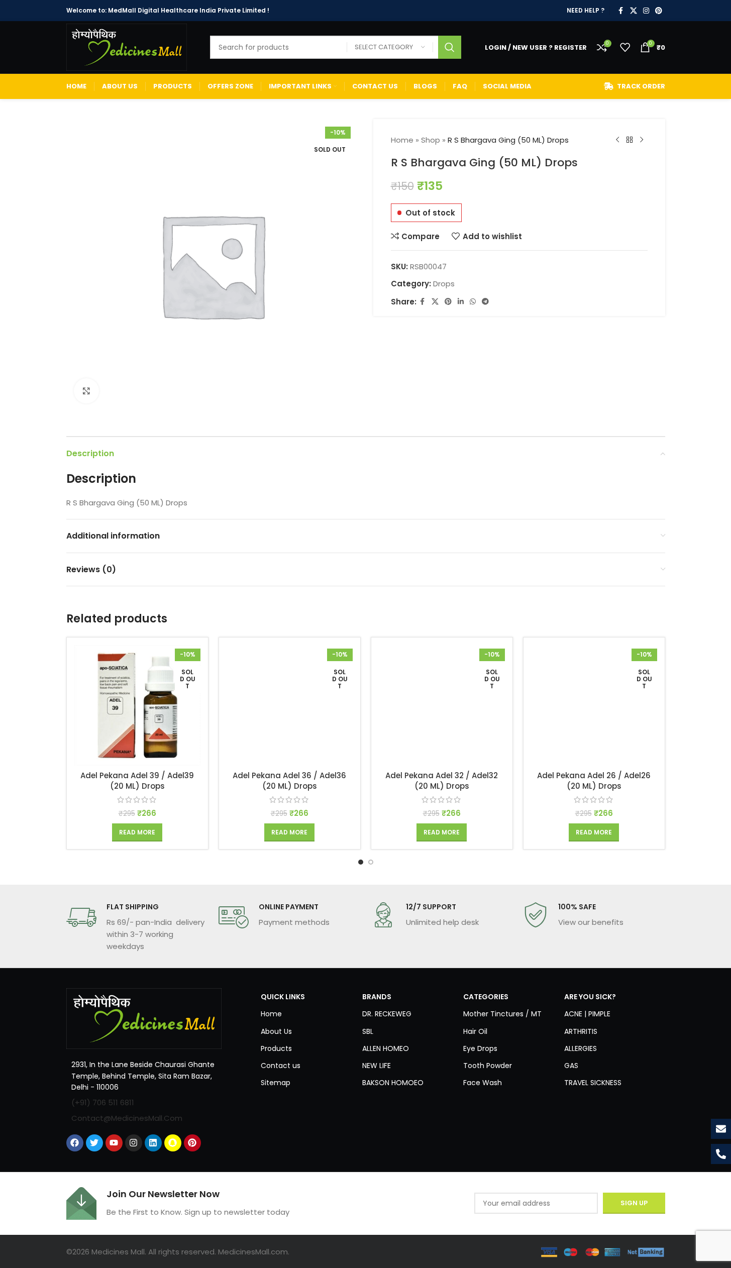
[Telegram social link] (485, 301)
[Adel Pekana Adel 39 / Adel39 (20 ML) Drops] (137, 705)
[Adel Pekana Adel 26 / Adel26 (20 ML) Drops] (594, 705)
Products (276, 1048)
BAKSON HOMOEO (393, 1083)
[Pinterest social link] (658, 11)
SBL (367, 1031)
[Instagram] (133, 1142)
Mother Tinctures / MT (502, 1014)
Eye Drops (480, 1048)
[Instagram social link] (646, 11)
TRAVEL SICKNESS (592, 1083)
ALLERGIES (580, 1048)
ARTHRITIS (580, 1031)
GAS (571, 1066)
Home (402, 140)
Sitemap (275, 1083)
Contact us (280, 1066)
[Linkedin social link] (461, 301)
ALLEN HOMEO (385, 1048)
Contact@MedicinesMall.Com (126, 1118)
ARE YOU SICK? (590, 997)
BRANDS (376, 997)
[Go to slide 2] (370, 862)
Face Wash (482, 1083)
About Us (276, 1031)
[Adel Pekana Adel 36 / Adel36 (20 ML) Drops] (290, 705)
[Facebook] (74, 1142)
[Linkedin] (153, 1142)
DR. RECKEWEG (386, 1014)
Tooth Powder (487, 1066)
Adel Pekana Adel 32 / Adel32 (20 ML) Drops (441, 780)
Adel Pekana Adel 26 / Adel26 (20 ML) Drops (594, 780)
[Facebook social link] (621, 11)
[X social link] (633, 11)
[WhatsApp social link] (473, 301)
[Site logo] (126, 46)
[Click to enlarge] (86, 390)
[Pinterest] (192, 1142)
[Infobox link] (137, 927)
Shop (430, 140)
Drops (444, 283)
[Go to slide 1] (360, 862)
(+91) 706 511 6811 (102, 1102)
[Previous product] (617, 140)
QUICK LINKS (283, 997)
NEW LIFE (376, 1066)
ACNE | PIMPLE (587, 1014)
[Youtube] (114, 1142)
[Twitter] (94, 1142)
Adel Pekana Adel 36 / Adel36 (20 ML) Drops (289, 780)
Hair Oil (475, 1031)
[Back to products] (629, 140)
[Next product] (642, 140)
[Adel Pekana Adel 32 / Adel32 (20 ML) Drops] (442, 705)
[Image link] (144, 1018)
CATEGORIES (485, 997)
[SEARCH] (449, 47)
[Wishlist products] (625, 47)
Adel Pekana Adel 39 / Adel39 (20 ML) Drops (137, 780)
